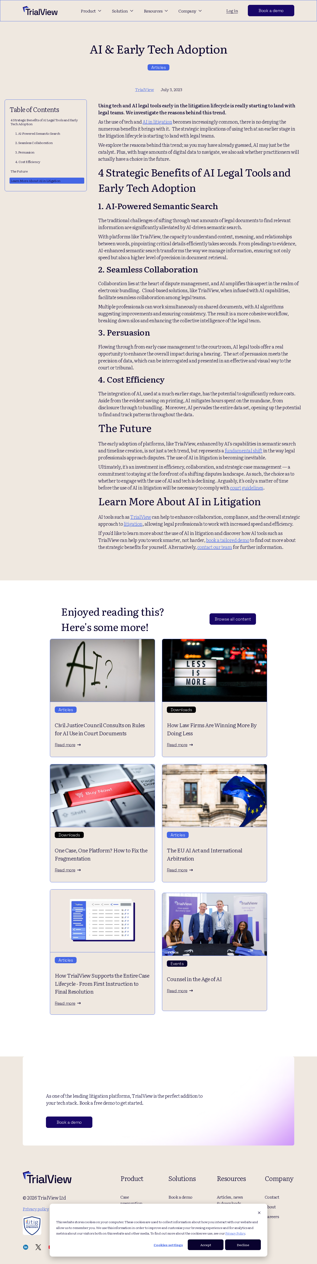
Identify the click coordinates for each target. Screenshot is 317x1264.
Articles (158, 67)
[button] (92, 11)
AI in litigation (157, 121)
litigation (133, 523)
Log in (232, 10)
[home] (40, 10)
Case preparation (131, 1200)
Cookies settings (168, 1244)
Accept (205, 1244)
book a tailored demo (227, 539)
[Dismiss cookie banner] (259, 1213)
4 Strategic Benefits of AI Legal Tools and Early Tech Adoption (44, 122)
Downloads (181, 709)
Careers (272, 1216)
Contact (272, 1197)
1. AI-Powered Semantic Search (37, 133)
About (270, 1206)
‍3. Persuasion (25, 152)
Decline (243, 1244)
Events (177, 963)
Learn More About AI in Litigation (36, 180)
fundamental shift (243, 450)
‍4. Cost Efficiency (27, 161)
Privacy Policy (235, 1233)
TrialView (140, 516)
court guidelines (246, 487)
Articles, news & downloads (230, 1200)
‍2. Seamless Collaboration (34, 142)
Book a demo (271, 10)
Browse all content (233, 619)
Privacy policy (36, 1209)
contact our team (214, 546)
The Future (19, 171)
